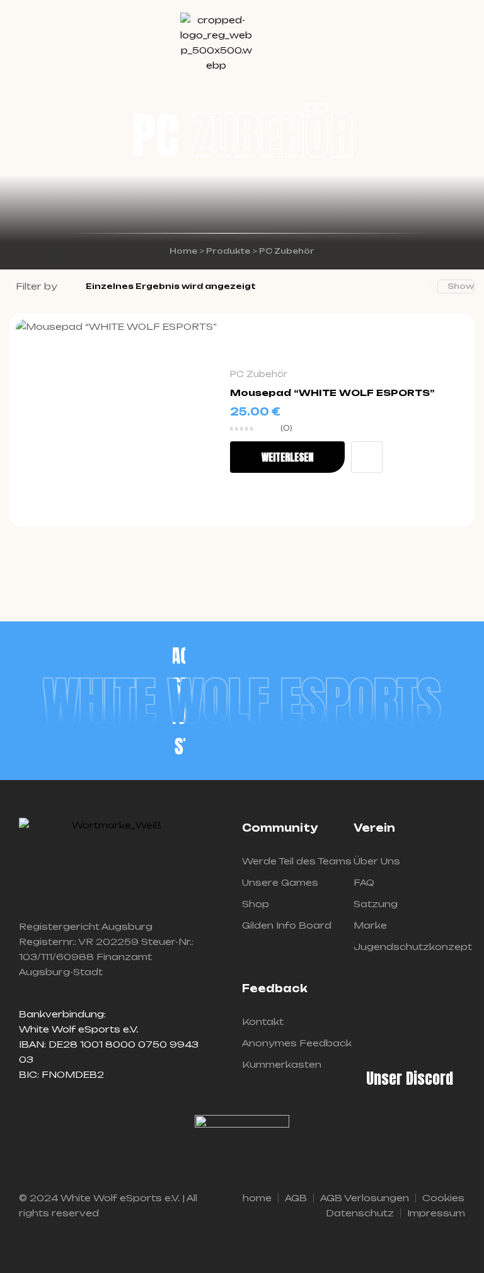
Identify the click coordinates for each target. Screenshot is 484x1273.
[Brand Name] (179, 655)
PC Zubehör (258, 374)
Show (460, 286)
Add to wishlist (367, 457)
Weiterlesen (287, 457)
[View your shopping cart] (460, 43)
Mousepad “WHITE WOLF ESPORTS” (332, 392)
